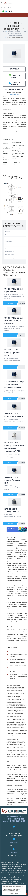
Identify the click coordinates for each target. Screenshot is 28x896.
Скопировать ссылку (14, 94)
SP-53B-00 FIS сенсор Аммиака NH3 (12, 480)
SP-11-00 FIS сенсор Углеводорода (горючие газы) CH (14, 384)
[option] (14, 53)
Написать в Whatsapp (15, 76)
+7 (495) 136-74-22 (6, 8)
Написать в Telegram (15, 84)
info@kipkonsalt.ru (14, 846)
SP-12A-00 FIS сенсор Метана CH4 (13, 414)
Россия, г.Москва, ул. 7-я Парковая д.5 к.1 (14, 834)
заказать (10, 303)
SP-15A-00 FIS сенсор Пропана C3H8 (12, 352)
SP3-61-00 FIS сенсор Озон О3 (12, 510)
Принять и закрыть (14, 893)
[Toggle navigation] (2, 2)
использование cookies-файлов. (11, 890)
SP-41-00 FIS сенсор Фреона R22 (14, 290)
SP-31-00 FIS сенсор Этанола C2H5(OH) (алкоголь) (14, 320)
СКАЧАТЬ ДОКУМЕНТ (15, 89)
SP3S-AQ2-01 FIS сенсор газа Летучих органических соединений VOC (14, 446)
